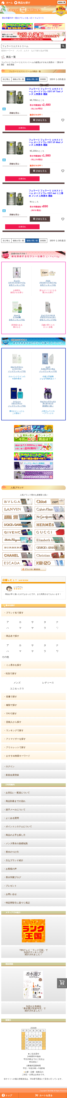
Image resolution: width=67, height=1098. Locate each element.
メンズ (17, 682)
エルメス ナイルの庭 (17, 316)
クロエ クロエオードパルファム (48, 281)
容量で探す (11, 696)
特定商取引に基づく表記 (18, 903)
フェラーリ (39, 18)
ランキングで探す (15, 730)
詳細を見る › (15, 113)
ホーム (9, 3)
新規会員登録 (12, 775)
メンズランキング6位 (17, 406)
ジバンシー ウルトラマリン (16, 402)
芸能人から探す (13, 722)
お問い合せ (11, 894)
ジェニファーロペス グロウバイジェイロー (48, 316)
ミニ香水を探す (13, 665)
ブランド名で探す (15, 613)
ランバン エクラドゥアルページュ (16, 281)
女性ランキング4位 (48, 285)
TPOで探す (11, 713)
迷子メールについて (15, 809)
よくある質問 (12, 818)
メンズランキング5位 (48, 371)
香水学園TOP (7, 18)
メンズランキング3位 (17, 371)
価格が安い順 (18, 79)
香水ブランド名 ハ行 (23, 18)
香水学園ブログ (13, 877)
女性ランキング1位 (17, 285)
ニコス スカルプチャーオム (48, 368)
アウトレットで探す (16, 747)
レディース (48, 682)
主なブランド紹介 (14, 860)
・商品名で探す (11, 636)
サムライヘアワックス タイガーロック (48, 402)
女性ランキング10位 (48, 320)
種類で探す (11, 705)
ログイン (10, 766)
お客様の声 (11, 869)
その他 (5, 657)
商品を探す (24, 2)
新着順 (43, 79)
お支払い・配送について (18, 793)
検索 (63, 46)
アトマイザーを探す (16, 739)
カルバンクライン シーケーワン (17, 368)
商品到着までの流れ (15, 801)
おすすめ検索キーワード (18, 756)
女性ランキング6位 (17, 320)
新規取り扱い (48, 406)
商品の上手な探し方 (15, 835)
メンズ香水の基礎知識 (17, 843)
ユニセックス (17, 688)
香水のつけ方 (12, 852)
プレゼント (11, 886)
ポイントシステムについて (19, 826)
